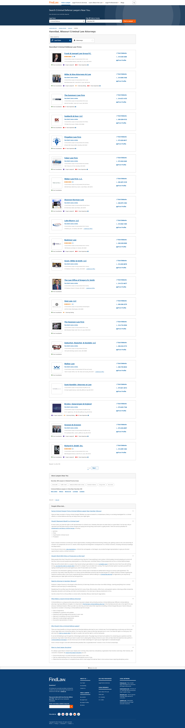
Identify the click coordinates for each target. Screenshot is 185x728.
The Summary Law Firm (74, 95)
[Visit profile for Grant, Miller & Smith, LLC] (56, 265)
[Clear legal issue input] (83, 21)
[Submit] (71, 706)
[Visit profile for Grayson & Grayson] (56, 429)
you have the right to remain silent (65, 566)
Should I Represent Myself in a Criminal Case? (65, 521)
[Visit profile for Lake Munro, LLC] (56, 224)
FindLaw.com (123, 683)
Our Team (82, 683)
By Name (82, 705)
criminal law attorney (106, 574)
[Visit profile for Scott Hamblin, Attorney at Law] (56, 388)
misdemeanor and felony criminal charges (63, 528)
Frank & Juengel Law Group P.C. (77, 53)
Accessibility (83, 685)
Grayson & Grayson (72, 425)
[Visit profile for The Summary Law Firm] (56, 99)
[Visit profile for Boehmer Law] (56, 244)
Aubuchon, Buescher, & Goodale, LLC (80, 343)
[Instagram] (70, 714)
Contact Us (82, 688)
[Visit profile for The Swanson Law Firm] (56, 326)
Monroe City (68, 491)
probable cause (103, 564)
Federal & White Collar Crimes (77, 484)
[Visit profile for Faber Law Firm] (56, 162)
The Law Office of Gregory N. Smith (79, 280)
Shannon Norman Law (74, 199)
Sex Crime (110, 484)
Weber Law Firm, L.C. (73, 179)
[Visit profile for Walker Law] (56, 368)
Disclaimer (63, 723)
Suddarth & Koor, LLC (73, 116)
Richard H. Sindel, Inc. (73, 445)
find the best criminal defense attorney (93, 604)
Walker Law (69, 363)
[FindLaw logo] (54, 2)
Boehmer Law (70, 240)
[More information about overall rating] (74, 56)
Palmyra (61, 491)
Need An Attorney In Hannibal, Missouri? (63, 581)
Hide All (57, 500)
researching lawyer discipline (73, 652)
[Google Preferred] (78, 714)
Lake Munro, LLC (71, 220)
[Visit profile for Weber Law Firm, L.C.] (56, 183)
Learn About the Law (104, 691)
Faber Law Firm (71, 158)
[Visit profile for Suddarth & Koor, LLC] (56, 120)
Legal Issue (52, 18)
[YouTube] (63, 714)
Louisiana (82, 491)
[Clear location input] (120, 21)
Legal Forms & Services (104, 683)
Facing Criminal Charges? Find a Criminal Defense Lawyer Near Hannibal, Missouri (76, 511)
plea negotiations (71, 549)
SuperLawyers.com (124, 688)
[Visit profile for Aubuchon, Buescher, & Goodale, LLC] (56, 347)
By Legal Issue (83, 699)
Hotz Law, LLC (70, 301)
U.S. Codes (101, 699)
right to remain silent (64, 633)
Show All (51, 500)
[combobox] (67, 21)
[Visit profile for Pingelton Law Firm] (56, 141)
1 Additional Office (87, 228)
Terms (50, 723)
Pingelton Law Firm (72, 137)
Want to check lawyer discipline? (61, 647)
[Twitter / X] (66, 714)
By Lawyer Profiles (84, 702)
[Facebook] (59, 714)
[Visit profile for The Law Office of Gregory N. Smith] (56, 284)
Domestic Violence (91, 484)
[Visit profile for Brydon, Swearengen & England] (56, 408)
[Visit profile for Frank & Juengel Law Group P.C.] (56, 57)
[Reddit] (74, 714)
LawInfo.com (123, 700)
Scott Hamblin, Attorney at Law (77, 384)
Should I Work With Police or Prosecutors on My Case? (68, 556)
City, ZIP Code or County (93, 18)
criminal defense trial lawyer (59, 640)
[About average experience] (87, 65)
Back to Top (93, 668)
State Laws (101, 694)
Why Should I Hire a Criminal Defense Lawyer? (65, 626)
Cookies (70, 723)
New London (54, 491)
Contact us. (63, 691)
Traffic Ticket (64, 484)
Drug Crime (102, 484)
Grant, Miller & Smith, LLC (75, 261)
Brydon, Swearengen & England (78, 404)
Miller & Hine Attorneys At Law (77, 74)
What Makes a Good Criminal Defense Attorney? (66, 599)
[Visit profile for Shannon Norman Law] (56, 204)
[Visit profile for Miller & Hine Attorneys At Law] (56, 78)
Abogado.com (123, 694)
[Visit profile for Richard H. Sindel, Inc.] (56, 450)
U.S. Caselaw (102, 697)
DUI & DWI (54, 484)
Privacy (56, 723)
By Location (83, 697)
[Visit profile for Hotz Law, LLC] (56, 305)
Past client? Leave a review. (71, 77)
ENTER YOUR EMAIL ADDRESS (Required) (59, 703)
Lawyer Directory (53, 28)
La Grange (75, 491)
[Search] (134, 2)
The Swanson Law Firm (74, 322)
